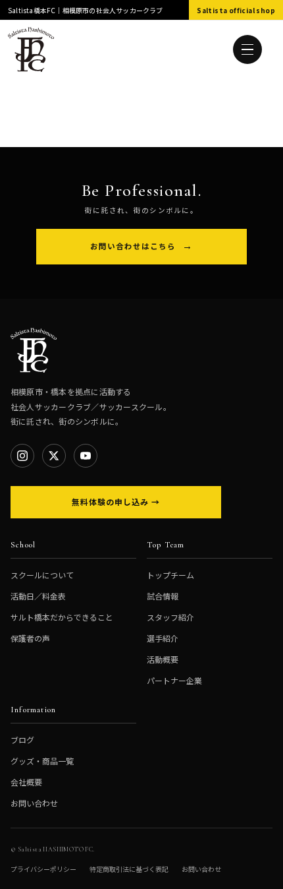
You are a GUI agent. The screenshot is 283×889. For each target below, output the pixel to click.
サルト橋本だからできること (62, 617)
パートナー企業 (174, 680)
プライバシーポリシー (43, 869)
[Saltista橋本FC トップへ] (31, 49)
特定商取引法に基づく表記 (129, 869)
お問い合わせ (34, 803)
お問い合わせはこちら (132, 246)
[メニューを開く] (247, 49)
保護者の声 (30, 638)
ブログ (22, 739)
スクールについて (42, 574)
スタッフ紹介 (170, 617)
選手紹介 (162, 638)
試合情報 (162, 595)
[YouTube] (85, 456)
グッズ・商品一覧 (42, 760)
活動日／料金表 (38, 595)
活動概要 (162, 659)
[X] (54, 456)
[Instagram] (22, 456)
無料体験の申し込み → (116, 501)
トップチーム (170, 574)
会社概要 (26, 781)
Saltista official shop (236, 10)
